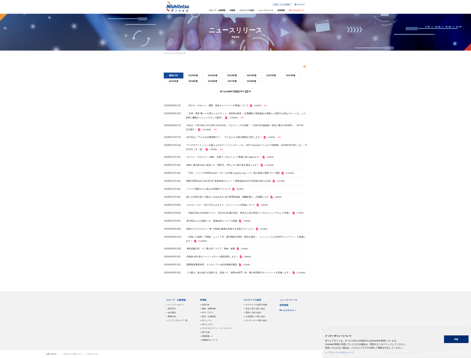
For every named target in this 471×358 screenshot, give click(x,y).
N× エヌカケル (295, 10)
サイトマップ (92, 354)
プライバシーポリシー (339, 352)
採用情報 (281, 10)
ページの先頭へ (315, 298)
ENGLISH (301, 4)
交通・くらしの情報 (281, 4)
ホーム (166, 53)
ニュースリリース (265, 10)
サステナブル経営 (246, 10)
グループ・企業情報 (217, 10)
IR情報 (232, 10)
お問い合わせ (51, 354)
